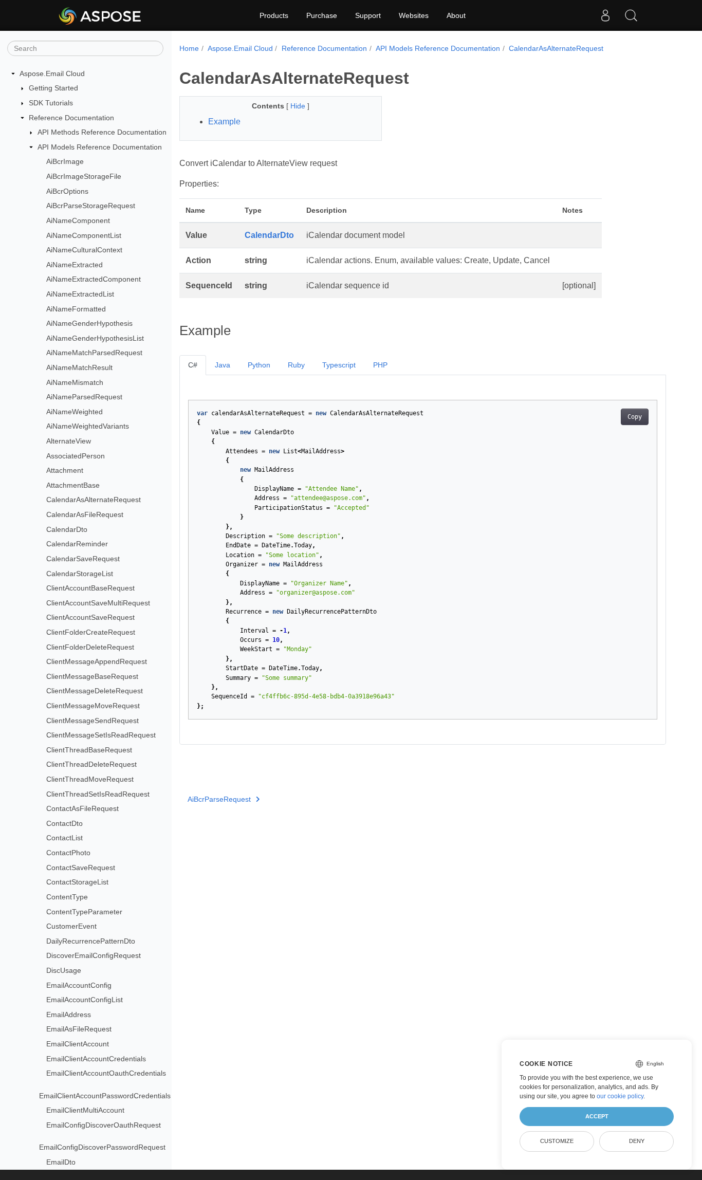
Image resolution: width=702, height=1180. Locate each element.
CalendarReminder (77, 544)
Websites (414, 15)
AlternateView (68, 441)
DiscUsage (63, 970)
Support (368, 15)
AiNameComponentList (83, 235)
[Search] (631, 15)
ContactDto (64, 823)
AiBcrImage (65, 162)
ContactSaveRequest (80, 867)
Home (189, 48)
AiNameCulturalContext (84, 250)
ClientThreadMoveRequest (90, 779)
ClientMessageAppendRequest (96, 661)
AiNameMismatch (74, 382)
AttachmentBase (73, 485)
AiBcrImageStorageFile (83, 176)
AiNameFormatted (76, 309)
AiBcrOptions (67, 191)
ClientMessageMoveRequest (93, 706)
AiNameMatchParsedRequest (94, 353)
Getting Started (53, 88)
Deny (636, 1141)
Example (224, 121)
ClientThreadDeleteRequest (91, 765)
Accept (596, 1116)
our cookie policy (620, 1096)
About (456, 15)
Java (222, 365)
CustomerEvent (71, 926)
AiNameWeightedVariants (87, 426)
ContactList (64, 838)
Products (274, 15)
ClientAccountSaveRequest (90, 618)
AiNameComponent (78, 220)
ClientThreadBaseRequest (89, 750)
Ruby (296, 365)
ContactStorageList (77, 882)
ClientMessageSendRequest (92, 720)
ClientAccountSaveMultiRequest (98, 603)
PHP (380, 365)
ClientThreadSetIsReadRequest (98, 794)
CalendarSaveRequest (83, 559)
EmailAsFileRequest (79, 1029)
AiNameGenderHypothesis (89, 323)
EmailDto (61, 1162)
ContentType (67, 897)
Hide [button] (298, 106)
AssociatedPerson (75, 456)
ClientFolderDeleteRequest (90, 647)
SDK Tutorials (51, 103)
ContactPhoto (68, 853)
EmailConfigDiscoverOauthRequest (103, 1125)
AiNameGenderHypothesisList (95, 338)
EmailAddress (68, 1014)
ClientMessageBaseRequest (92, 676)
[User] (605, 15)
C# (192, 365)
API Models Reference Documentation (100, 147)
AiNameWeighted (74, 412)
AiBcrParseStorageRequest (90, 205)
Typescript (339, 365)
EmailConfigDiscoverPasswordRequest (102, 1147)
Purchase (321, 15)
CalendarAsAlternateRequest (93, 500)
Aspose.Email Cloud (52, 73)
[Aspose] (100, 15)
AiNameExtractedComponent (93, 279)
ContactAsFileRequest (82, 808)
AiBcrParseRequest (219, 799)
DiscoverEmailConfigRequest (93, 956)
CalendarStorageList (79, 573)
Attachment (64, 470)
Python (259, 365)
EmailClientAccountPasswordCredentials (105, 1096)
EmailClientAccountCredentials (96, 1059)
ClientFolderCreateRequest (90, 632)
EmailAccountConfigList (84, 999)
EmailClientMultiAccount (85, 1110)
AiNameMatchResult (79, 367)
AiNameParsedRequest (84, 397)
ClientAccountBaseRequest (90, 588)
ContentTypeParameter (84, 912)
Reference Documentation (71, 118)
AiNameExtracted (74, 265)
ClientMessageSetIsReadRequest (101, 735)
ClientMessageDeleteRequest (94, 691)
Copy (634, 416)
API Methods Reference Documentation (102, 132)
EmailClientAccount (77, 1044)
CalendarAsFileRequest (84, 514)
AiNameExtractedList (80, 294)
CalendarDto (66, 529)
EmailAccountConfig (79, 985)
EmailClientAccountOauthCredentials (106, 1073)
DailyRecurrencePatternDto (90, 941)
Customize (557, 1141)
